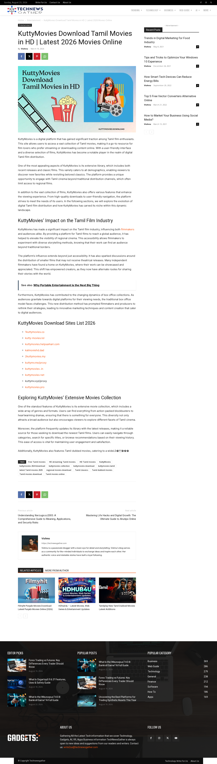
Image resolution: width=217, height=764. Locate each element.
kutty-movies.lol (34, 338)
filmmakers (127, 229)
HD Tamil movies (88, 462)
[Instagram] (206, 2)
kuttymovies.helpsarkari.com (42, 344)
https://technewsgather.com (54, 543)
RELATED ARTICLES (30, 570)
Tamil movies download (30, 474)
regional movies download (58, 470)
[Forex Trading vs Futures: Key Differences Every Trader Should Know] (16, 665)
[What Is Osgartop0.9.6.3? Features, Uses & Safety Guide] (16, 682)
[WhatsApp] (44, 56)
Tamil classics (81, 470)
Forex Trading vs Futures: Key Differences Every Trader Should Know (46, 663)
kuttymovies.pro (34, 387)
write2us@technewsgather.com (81, 747)
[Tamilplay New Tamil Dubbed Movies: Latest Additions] (117, 590)
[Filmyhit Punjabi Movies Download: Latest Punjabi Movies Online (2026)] (36, 590)
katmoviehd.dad (34, 350)
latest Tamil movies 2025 (31, 470)
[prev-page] (20, 616)
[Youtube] (176, 738)
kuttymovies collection (59, 466)
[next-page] (25, 616)
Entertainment (34, 20)
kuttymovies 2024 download (32, 466)
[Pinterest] (37, 56)
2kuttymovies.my (35, 356)
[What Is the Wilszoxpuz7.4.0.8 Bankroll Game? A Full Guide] (16, 700)
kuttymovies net (34, 374)
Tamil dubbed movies (102, 470)
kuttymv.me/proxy (35, 362)
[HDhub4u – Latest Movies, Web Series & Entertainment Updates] (76, 590)
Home (21, 20)
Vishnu (24, 48)
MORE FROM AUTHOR (57, 570)
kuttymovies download (83, 466)
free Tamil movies (36, 462)
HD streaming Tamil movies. (62, 462)
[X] (211, 2)
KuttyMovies (105, 462)
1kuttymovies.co (34, 332)
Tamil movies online (55, 474)
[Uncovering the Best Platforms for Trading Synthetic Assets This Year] (86, 700)
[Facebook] (201, 2)
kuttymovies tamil (106, 466)
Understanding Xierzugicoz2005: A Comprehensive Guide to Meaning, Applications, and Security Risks (44, 519)
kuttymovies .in (34, 368)
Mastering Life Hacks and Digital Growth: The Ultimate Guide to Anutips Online (111, 517)
